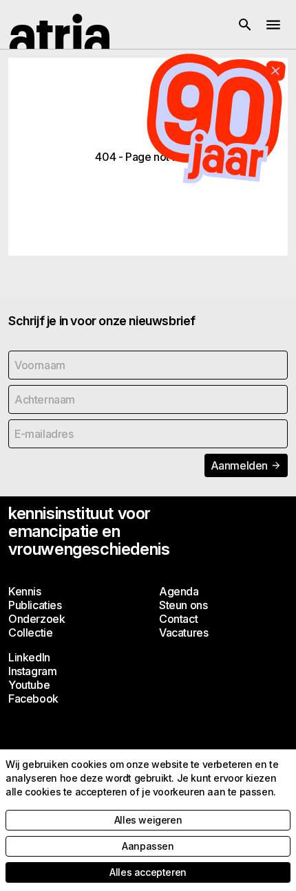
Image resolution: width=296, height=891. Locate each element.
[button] (245, 25)
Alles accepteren (148, 872)
